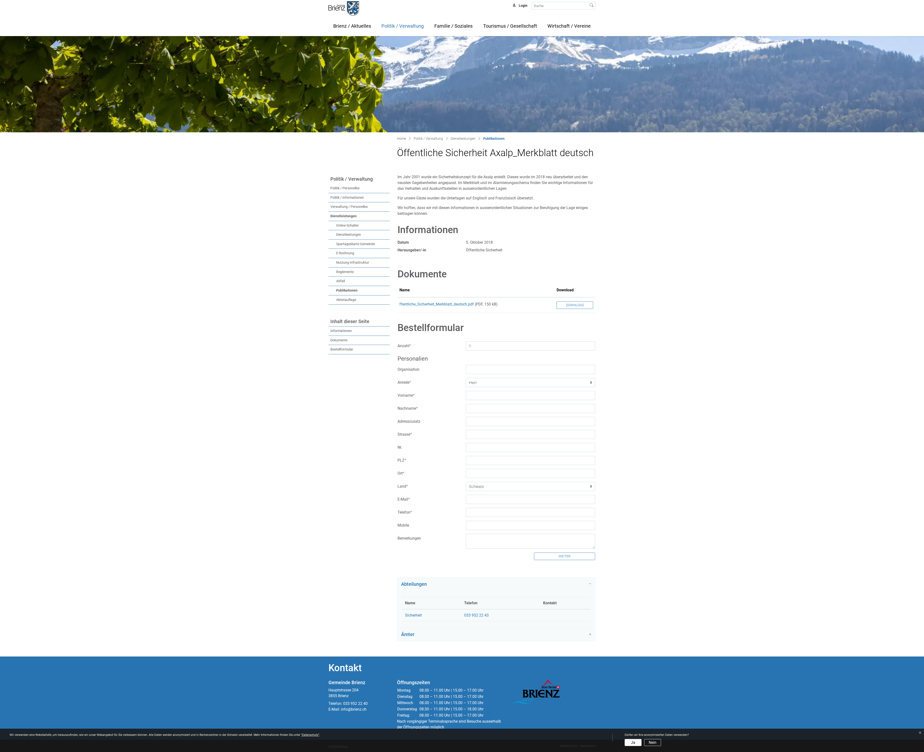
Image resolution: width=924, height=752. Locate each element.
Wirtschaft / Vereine (569, 26)
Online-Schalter (347, 225)
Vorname (406, 395)
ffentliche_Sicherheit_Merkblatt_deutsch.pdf (436, 304)
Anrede (404, 382)
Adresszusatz (409, 421)
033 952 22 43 (476, 615)
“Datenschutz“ (310, 735)
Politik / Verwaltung (402, 26)
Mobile (403, 525)
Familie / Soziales (453, 26)
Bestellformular (341, 349)
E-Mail (404, 499)
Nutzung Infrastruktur (352, 263)
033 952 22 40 (355, 703)
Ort (401, 473)
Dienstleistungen (343, 216)
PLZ (402, 460)
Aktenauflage (346, 300)
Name (404, 290)
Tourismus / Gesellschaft (510, 26)
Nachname (408, 408)
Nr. (400, 447)
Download (565, 290)
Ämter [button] (407, 634)
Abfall (340, 281)
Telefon (405, 512)
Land (403, 486)
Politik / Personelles (344, 188)
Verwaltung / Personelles (349, 207)
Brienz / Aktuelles (352, 26)
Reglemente (345, 272)
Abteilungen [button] (414, 584)
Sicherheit (413, 615)
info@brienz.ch (353, 709)
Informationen (341, 331)
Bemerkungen (409, 538)
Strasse (405, 434)
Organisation (408, 369)
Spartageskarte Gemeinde (355, 244)
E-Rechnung (345, 253)
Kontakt (550, 603)
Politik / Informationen (347, 198)
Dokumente (338, 340)
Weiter (564, 556)
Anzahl (404, 346)
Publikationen (357, 290)
